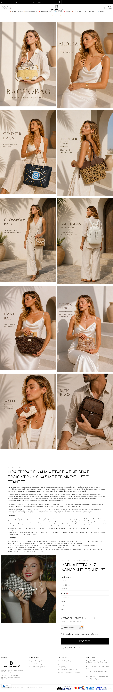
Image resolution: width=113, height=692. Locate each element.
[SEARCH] (60, 2)
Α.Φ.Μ (64, 610)
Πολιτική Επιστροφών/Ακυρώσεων (69, 672)
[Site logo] (56, 7)
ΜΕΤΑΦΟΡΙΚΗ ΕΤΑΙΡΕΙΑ (78, 618)
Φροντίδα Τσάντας (35, 664)
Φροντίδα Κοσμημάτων (37, 667)
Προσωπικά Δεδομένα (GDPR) (67, 669)
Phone (64, 594)
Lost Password (76, 647)
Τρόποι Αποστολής (64, 664)
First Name (66, 577)
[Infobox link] (8, 8)
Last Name (66, 585)
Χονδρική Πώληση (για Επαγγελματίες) (12, 2)
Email (64, 602)
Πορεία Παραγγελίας (36, 661)
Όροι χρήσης (62, 667)
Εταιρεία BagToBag (64, 661)
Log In (63, 647)
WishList (100, 2)
